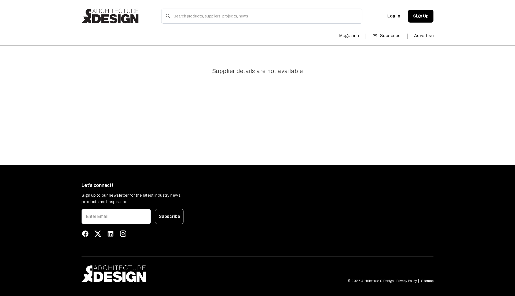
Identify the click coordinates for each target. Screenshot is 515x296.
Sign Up (420, 16)
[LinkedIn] (110, 233)
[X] (98, 233)
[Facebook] (85, 233)
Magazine (349, 35)
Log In (393, 16)
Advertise (424, 35)
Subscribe (390, 35)
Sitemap (427, 281)
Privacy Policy (406, 281)
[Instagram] (123, 233)
